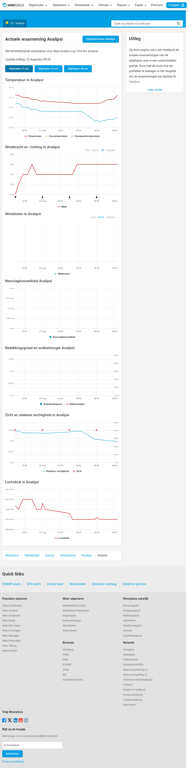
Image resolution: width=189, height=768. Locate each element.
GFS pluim (34, 584)
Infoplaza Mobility (133, 664)
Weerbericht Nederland (76, 610)
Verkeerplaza (130, 659)
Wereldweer (82, 5)
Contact (127, 630)
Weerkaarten (78, 584)
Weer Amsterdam (12, 605)
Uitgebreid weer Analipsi (100, 39)
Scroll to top (183, 762)
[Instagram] (26, 720)
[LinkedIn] (15, 720)
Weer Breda (8, 620)
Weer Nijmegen (10, 635)
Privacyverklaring (133, 694)
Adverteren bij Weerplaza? (138, 679)
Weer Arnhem (10, 610)
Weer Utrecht (9, 650)
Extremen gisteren (134, 584)
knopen (110, 150)
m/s (88, 150)
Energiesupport (132, 610)
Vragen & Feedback (134, 689)
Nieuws (122, 5)
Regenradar (36, 5)
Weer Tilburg (9, 645)
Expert (139, 5)
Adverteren (129, 620)
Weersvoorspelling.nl (135, 674)
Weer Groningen (11, 630)
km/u (96, 150)
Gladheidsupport (132, 635)
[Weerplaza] (13, 5)
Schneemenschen (73, 679)
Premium (157, 5)
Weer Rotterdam (11, 640)
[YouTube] (21, 720)
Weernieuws (70, 630)
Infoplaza (68, 649)
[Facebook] (4, 720)
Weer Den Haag (11, 625)
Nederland (60, 5)
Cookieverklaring (132, 699)
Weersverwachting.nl (135, 669)
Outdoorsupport (132, 625)
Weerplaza (129, 654)
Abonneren (129, 704)
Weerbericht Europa (74, 605)
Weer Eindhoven (11, 615)
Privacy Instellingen (13, 761)
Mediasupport (131, 615)
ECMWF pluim (11, 584)
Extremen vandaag (104, 584)
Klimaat (104, 5)
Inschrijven (12, 753)
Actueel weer (55, 584)
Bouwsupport (131, 605)
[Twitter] (9, 720)
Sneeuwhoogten (72, 620)
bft (102, 150)
